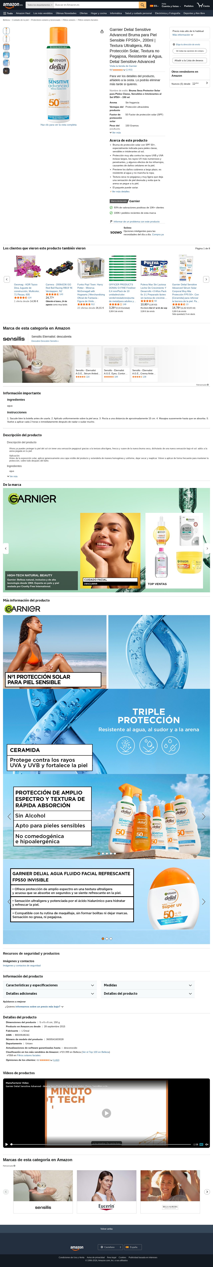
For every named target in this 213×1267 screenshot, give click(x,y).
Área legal (111, 1257)
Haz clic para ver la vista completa (59, 124)
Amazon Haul (23, 13)
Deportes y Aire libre (194, 13)
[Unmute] (207, 1144)
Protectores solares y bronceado (45, 20)
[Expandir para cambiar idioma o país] (158, 6)
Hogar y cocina (99, 13)
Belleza (6, 20)
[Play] (5, 1144)
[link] (28, 289)
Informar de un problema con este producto (137, 221)
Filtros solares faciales (88, 20)
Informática (116, 13)
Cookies (122, 1257)
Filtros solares (69, 20)
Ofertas (84, 13)
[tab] (99, 853)
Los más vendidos (43, 13)
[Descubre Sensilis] (14, 339)
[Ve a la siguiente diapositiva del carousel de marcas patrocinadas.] (207, 1191)
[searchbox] (96, 5)
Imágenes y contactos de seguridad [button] (22, 965)
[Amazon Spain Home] (77, 1248)
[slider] (100, 1144)
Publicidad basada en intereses (143, 1257)
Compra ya (158, 234)
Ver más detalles (120, 191)
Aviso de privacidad (96, 1257)
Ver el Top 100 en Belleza (95, 1052)
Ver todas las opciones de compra (190, 51)
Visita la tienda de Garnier (123, 66)
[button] (8, 13)
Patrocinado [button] (201, 385)
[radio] (6, 31)
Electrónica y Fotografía (167, 13)
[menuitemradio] (201, 1144)
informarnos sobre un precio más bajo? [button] (38, 1006)
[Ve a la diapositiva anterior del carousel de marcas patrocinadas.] (6, 1191)
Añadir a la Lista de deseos (189, 60)
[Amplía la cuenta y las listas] (180, 6)
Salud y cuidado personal (138, 13)
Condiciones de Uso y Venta (71, 1257)
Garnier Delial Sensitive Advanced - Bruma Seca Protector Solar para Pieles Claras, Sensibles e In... (57, 1086)
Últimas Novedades (66, 13)
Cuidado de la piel (20, 20)
